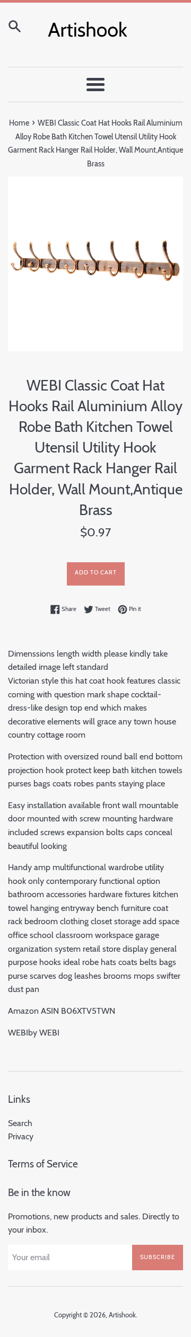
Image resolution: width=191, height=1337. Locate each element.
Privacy (20, 1136)
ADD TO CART (96, 572)
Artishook (122, 1315)
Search (20, 1123)
